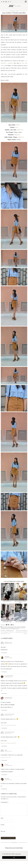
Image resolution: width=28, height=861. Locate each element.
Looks (17, 10)
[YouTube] (6, 1)
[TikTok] (8, 1)
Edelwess (7, 778)
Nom (2, 818)
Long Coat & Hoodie (20, 621)
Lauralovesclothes (9, 714)
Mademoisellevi (8, 697)
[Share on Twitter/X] (10, 624)
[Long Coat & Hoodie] (20, 612)
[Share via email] (6, 624)
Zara (16, 127)
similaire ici (21, 137)
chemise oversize (21, 626)
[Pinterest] (3, 1)
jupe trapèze (17, 627)
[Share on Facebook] (8, 624)
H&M (18, 125)
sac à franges (12, 628)
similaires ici (20, 130)
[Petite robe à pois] (7, 612)
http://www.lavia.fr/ (5, 757)
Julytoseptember (9, 675)
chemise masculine (12, 626)
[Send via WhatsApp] (13, 624)
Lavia (6, 750)
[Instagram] (1, 1)
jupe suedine (10, 627)
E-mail (2, 824)
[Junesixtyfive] (14, 6)
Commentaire (4, 802)
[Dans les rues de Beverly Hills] (20, 591)
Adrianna (7, 656)
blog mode (4, 626)
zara (17, 628)
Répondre (4, 652)
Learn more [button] (18, 854)
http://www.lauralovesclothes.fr (8, 725)
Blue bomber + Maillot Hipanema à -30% (7, 632)
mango (7, 628)
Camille (6, 764)
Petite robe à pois (7, 621)
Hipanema (17, 135)
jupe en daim (4, 627)
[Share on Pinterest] (12, 624)
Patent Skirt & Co (7, 601)
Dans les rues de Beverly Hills (20, 602)
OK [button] (14, 857)
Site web (3, 831)
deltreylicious (8, 642)
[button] (26, 1)
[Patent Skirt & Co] (7, 591)
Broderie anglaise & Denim (21, 632)
